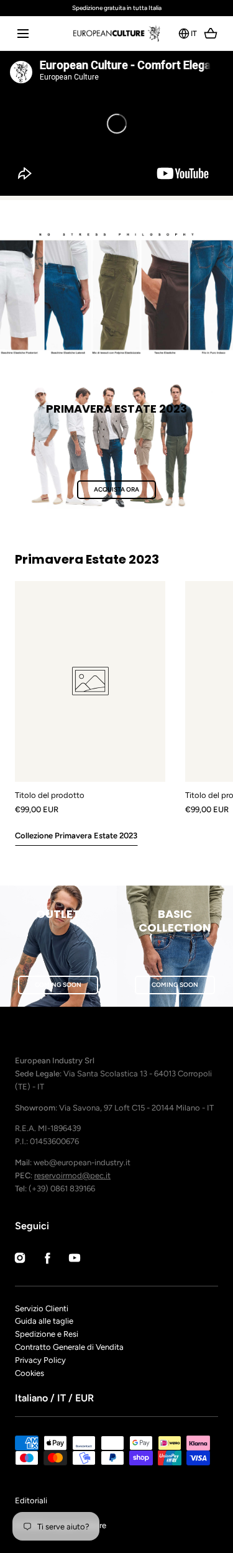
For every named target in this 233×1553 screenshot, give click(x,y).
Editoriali (31, 1500)
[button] (22, 33)
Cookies (29, 1373)
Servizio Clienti (41, 1308)
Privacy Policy (40, 1360)
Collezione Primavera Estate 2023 (76, 835)
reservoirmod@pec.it (72, 1175)
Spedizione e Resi (46, 1334)
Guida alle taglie (44, 1321)
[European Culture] (116, 33)
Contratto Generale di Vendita (69, 1347)
